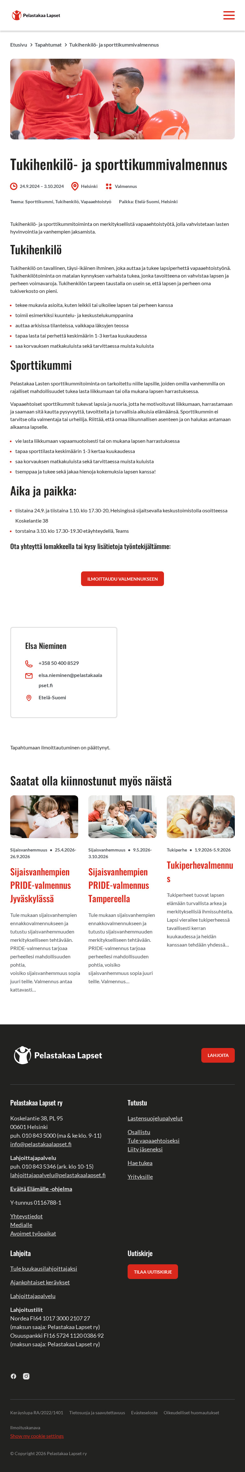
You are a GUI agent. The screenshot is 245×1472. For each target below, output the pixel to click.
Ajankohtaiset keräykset (40, 1282)
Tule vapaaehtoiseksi (154, 1140)
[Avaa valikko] (229, 15)
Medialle (21, 1224)
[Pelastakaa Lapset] (36, 14)
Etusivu (18, 44)
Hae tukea (140, 1162)
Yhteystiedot (26, 1216)
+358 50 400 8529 (59, 663)
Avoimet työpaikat (33, 1233)
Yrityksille (140, 1176)
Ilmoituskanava (25, 1427)
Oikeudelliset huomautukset (191, 1412)
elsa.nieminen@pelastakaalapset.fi (70, 680)
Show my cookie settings (37, 1436)
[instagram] (26, 1376)
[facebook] (13, 1376)
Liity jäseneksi (145, 1149)
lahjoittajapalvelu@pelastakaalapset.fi (58, 1174)
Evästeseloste (144, 1412)
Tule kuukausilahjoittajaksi (43, 1268)
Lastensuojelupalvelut (155, 1118)
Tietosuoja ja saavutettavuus (97, 1412)
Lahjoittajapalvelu (33, 1295)
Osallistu (139, 1131)
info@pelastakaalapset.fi (40, 1144)
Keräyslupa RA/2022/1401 (36, 1412)
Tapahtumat (48, 44)
